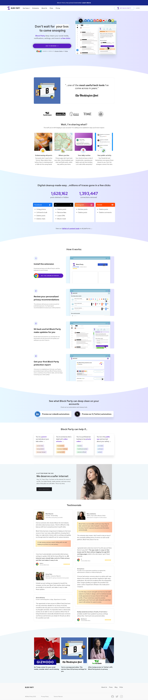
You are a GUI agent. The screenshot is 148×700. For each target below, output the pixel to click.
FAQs (121, 687)
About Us (44, 8)
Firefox (61, 51)
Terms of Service (58, 696)
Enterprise (35, 8)
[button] (25, 8)
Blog (116, 687)
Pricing (58, 8)
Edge (66, 51)
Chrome (57, 51)
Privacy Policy (45, 696)
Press (51, 8)
